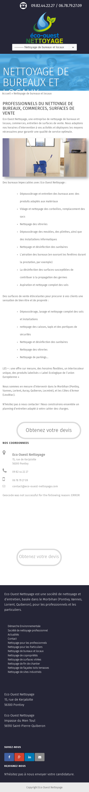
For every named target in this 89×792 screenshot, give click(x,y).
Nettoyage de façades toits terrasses (28, 668)
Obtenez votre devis (49, 430)
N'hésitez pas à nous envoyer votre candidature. (39, 774)
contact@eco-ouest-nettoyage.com (35, 486)
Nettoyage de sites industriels (24, 672)
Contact (12, 639)
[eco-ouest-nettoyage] (44, 27)
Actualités (13, 635)
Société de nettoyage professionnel (28, 630)
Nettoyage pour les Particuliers (25, 647)
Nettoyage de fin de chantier (24, 664)
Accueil (6, 93)
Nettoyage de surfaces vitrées (24, 660)
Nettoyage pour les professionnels (27, 643)
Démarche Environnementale (24, 626)
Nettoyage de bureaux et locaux (26, 651)
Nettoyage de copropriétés (23, 655)
